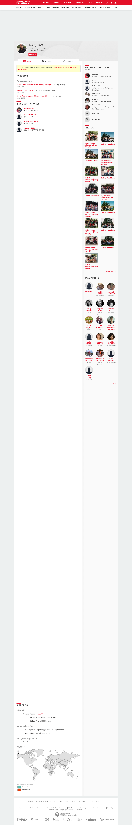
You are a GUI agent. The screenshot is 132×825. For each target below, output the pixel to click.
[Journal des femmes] (22, 819)
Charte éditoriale (41, 808)
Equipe (34, 808)
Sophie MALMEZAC (111, 343)
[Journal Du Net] (45, 819)
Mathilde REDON (100, 343)
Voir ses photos (110, 271)
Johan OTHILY (89, 326)
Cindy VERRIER (89, 310)
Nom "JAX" (96, 113)
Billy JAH (95, 74)
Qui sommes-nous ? (25, 808)
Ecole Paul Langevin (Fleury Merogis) (31, 96)
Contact (55, 808)
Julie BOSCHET (100, 326)
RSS (69, 808)
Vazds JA (95, 99)
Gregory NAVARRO (31, 128)
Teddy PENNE (89, 376)
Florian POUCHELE (31, 121)
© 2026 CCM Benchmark (76, 809)
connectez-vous (58, 67)
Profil (29, 61)
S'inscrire (18, 7)
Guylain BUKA (100, 310)
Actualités (44, 3)
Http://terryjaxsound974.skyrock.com (42, 49)
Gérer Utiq (110, 808)
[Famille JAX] (87, 119)
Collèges (46, 7)
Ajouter (33, 55)
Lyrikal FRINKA (89, 343)
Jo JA (93, 80)
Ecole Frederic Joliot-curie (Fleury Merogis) (34, 85)
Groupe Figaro (64, 809)
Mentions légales (53, 809)
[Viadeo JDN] (79, 819)
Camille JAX (96, 105)
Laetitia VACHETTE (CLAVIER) (111, 327)
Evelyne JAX (96, 86)
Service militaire (90, 7)
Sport (57, 3)
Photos (48, 61)
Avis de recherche (105, 7)
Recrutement (75, 808)
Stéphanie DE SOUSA (100, 360)
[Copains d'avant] (67, 819)
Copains (70, 61)
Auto (89, 3)
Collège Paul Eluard (24, 90)
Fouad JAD (96, 93)
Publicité (49, 808)
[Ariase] (91, 819)
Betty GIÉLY (89, 291)
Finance (79, 3)
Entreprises (76, 7)
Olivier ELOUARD (30, 115)
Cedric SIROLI (100, 293)
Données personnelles (86, 808)
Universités (65, 7)
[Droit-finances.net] (56, 819)
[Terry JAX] (21, 48)
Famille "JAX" (96, 119)
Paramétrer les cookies (99, 808)
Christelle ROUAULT (92, 161)
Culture (67, 3)
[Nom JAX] (87, 113)
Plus (98, 3)
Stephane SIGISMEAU (89, 360)
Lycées (39, 7)
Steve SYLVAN (111, 360)
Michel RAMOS (29, 108)
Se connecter (30, 7)
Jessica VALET (111, 310)
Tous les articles (63, 808)
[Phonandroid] (107, 819)
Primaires (55, 7)
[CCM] (34, 819)
